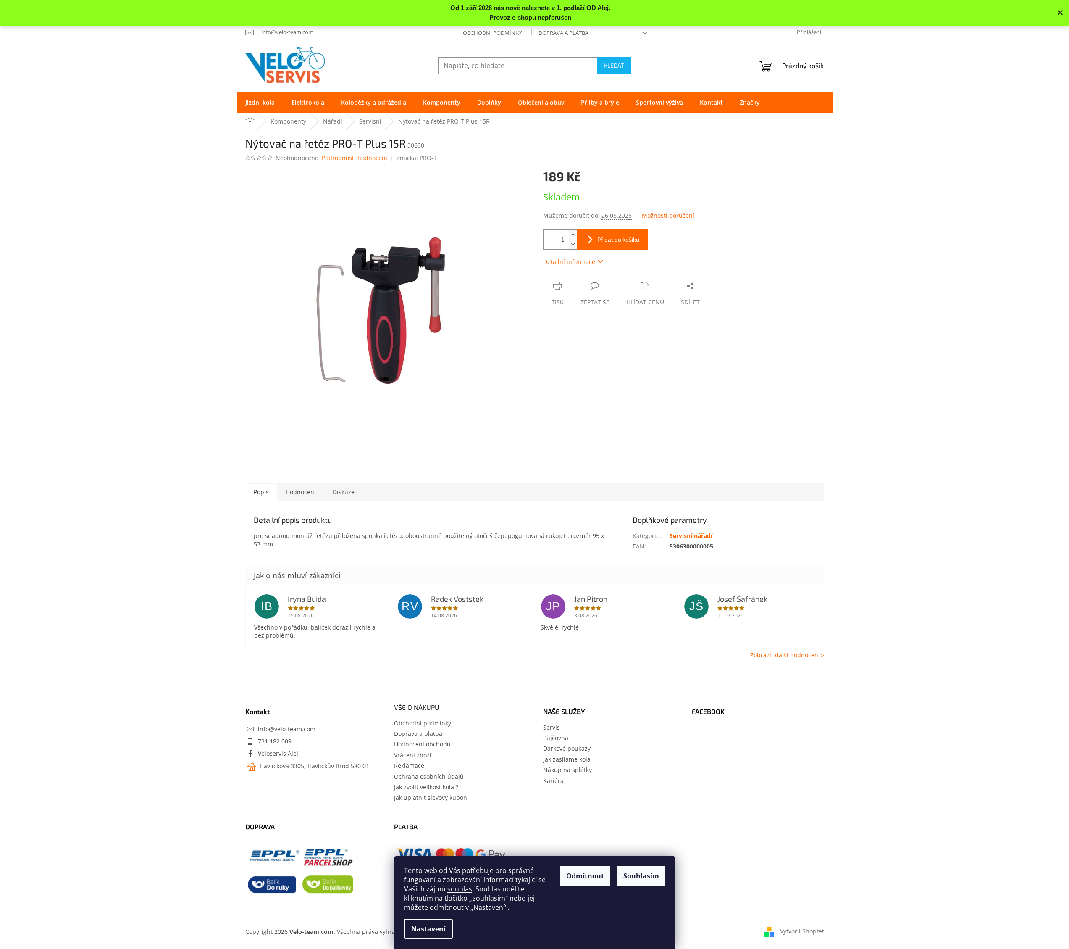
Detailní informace (569, 262)
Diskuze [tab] (344, 492)
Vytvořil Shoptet (802, 931)
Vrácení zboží (412, 755)
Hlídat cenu (645, 302)
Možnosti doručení (668, 215)
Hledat (614, 65)
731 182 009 (275, 741)
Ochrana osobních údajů (429, 776)
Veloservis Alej (278, 753)
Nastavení (428, 928)
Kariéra (553, 781)
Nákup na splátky (567, 770)
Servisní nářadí (691, 536)
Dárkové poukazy (567, 748)
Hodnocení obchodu (422, 744)
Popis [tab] (261, 492)
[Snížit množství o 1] (573, 244)
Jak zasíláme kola (567, 759)
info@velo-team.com (286, 729)
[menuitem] (260, 102)
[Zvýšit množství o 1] (573, 235)
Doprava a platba (563, 33)
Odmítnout (585, 875)
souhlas (459, 889)
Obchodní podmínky (492, 33)
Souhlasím (641, 875)
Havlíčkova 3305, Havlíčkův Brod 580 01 (313, 766)
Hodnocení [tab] (301, 492)
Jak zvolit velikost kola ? (426, 787)
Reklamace (409, 766)
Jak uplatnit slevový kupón (430, 797)
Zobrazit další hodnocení (785, 655)
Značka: (417, 158)
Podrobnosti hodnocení (354, 158)
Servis (551, 727)
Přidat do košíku (618, 239)
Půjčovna (555, 738)
